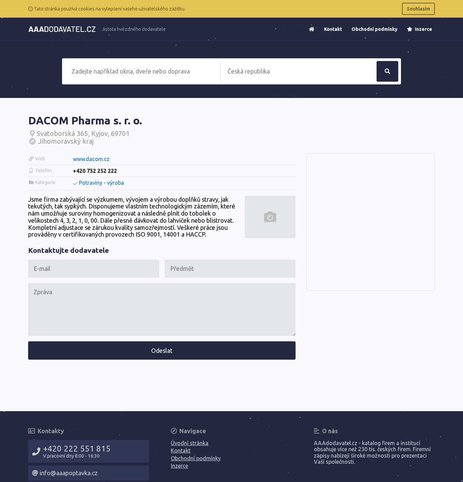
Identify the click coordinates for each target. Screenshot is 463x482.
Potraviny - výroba (101, 183)
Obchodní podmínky (374, 29)
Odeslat (162, 350)
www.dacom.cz (91, 159)
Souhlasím (418, 9)
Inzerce (423, 29)
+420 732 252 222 (95, 171)
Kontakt (333, 29)
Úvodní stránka (189, 443)
